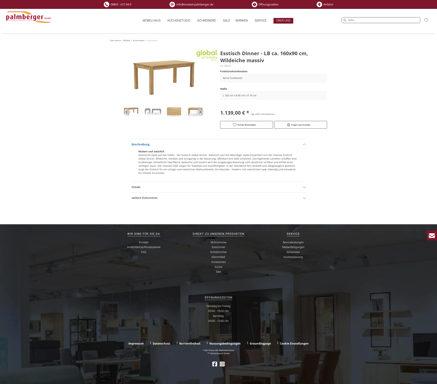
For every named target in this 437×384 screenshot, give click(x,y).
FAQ (143, 252)
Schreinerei (293, 252)
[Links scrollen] (126, 112)
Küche (218, 267)
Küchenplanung (293, 257)
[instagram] (222, 364)
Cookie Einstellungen (294, 343)
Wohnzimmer (218, 242)
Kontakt (143, 242)
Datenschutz (161, 343)
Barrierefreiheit (189, 343)
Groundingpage (260, 343)
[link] (152, 20)
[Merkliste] (426, 20)
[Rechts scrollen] (199, 112)
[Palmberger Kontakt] (432, 235)
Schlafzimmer (218, 252)
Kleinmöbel (218, 257)
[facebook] (214, 364)
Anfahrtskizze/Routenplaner (143, 247)
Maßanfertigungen (293, 247)
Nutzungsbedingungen (225, 343)
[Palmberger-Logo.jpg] (29, 17)
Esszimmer (218, 247)
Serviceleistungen (293, 242)
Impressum (136, 343)
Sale (218, 272)
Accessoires (218, 262)
